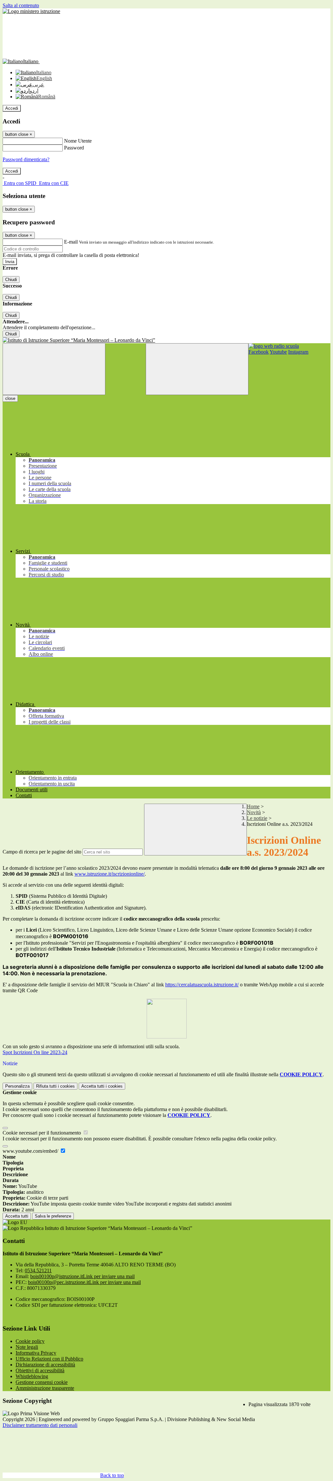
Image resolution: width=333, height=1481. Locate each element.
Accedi (11, 108)
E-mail (71, 242)
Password (74, 147)
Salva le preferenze (53, 1216)
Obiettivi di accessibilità (40, 1370)
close (10, 398)
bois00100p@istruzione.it (82, 1276)
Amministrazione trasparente (45, 1388)
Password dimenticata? (26, 159)
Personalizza (17, 1086)
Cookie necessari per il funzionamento (42, 1132)
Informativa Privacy (36, 1353)
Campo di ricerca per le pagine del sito (42, 851)
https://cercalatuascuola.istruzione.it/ (202, 984)
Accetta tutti (102, 1086)
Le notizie (257, 818)
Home (253, 806)
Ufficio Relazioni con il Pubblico (49, 1358)
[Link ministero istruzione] (31, 11)
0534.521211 (38, 1270)
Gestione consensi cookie (42, 1382)
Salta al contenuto (21, 5)
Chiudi (11, 279)
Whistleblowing (32, 1376)
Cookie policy (30, 1341)
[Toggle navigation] (54, 369)
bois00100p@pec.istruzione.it (84, 1282)
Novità (254, 812)
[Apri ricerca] (197, 369)
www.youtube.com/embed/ (31, 1151)
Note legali (27, 1347)
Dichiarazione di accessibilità (45, 1364)
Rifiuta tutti (55, 1086)
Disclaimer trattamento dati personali (40, 1425)
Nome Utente (78, 141)
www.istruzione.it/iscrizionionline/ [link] (109, 874)
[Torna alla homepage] (166, 340)
